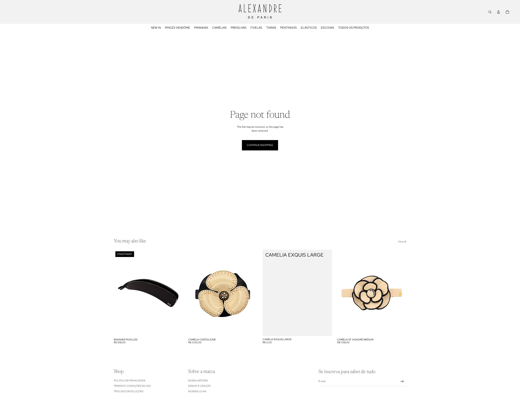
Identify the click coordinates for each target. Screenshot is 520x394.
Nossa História (198, 380)
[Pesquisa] (489, 12)
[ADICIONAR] (251, 330)
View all (402, 241)
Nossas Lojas (197, 391)
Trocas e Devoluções (128, 391)
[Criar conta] (402, 381)
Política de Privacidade (129, 380)
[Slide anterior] (120, 292)
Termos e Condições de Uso (132, 386)
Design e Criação (199, 386)
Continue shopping (260, 145)
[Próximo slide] (177, 292)
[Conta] (498, 12)
